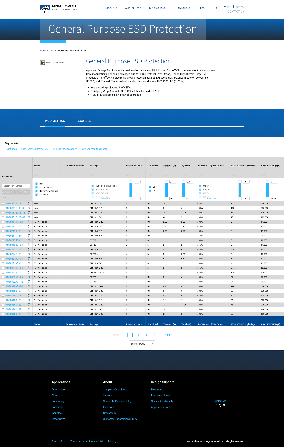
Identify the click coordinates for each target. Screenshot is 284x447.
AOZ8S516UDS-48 (15, 217)
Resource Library (161, 395)
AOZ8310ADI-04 (14, 286)
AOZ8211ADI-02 (14, 222)
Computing (58, 401)
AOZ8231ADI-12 (14, 263)
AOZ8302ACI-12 (14, 282)
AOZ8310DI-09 (13, 300)
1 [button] (130, 334)
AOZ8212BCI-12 (14, 240)
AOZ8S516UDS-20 (15, 203)
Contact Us (220, 400)
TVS (51, 50)
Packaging (157, 389)
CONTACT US (236, 11)
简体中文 (240, 6)
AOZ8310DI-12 (13, 305)
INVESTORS (184, 8)
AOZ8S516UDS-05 (15, 208)
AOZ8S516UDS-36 (15, 213)
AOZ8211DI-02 (13, 226)
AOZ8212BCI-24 (14, 245)
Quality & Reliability (162, 401)
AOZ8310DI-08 (13, 295)
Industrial (57, 413)
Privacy (112, 441)
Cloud (55, 395)
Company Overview (114, 389)
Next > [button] (168, 334)
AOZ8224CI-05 (13, 254)
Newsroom (109, 413)
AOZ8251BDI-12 (14, 272)
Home (43, 50)
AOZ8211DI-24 (13, 236)
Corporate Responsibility (117, 401)
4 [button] (154, 334)
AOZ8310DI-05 (13, 291)
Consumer (57, 407)
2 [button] (138, 334)
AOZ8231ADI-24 (14, 268)
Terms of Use (59, 441)
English (227, 6)
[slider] (130, 181)
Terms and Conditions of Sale (87, 441)
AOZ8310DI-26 (13, 314)
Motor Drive (58, 419)
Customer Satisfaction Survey (120, 419)
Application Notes (161, 407)
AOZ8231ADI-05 (14, 259)
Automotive (58, 389)
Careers (107, 395)
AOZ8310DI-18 (13, 309)
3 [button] (146, 334)
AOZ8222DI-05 (13, 249)
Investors (108, 407)
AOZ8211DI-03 (13, 231)
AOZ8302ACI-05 (14, 277)
